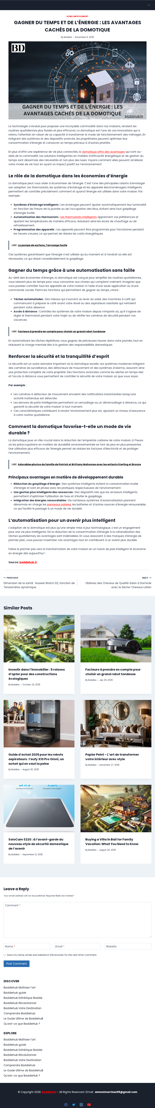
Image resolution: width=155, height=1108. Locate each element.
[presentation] (39, 638)
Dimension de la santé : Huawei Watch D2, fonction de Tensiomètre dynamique (39, 582)
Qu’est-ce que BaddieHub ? (22, 1024)
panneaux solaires (59, 504)
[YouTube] (89, 1104)
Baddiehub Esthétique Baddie (23, 998)
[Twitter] (73, 1104)
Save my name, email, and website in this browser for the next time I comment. (52, 955)
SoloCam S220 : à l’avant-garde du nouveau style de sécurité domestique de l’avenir (38, 844)
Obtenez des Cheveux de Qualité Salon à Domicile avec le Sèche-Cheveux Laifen (118, 582)
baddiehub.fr (28, 562)
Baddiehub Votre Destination (22, 1008)
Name (10, 946)
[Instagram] (81, 1104)
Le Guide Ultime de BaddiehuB (23, 1018)
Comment (12, 905)
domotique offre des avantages (103, 152)
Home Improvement (77, 16)
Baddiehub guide (15, 993)
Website (111, 946)
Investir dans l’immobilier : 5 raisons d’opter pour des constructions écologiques (36, 674)
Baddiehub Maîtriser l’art (20, 987)
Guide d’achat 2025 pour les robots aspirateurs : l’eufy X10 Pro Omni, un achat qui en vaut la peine (36, 759)
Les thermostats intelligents (78, 217)
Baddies (68, 37)
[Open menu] (148, 5)
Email (59, 946)
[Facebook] (66, 1104)
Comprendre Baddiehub (19, 1013)
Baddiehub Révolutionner (20, 1003)
